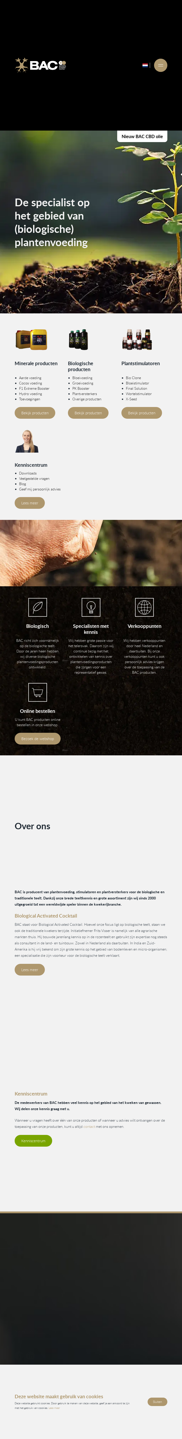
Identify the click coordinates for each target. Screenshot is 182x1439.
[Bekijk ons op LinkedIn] (30, 1355)
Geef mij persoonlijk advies (40, 489)
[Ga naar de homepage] (40, 65)
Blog (22, 483)
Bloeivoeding (82, 377)
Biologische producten (120, 1339)
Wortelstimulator (139, 393)
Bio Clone (133, 377)
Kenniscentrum (33, 1140)
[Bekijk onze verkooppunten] (144, 607)
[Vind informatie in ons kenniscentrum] (91, 607)
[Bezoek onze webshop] (38, 692)
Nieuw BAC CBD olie (142, 136)
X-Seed (131, 399)
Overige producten (86, 399)
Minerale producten (118, 1346)
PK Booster (80, 388)
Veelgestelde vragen (34, 478)
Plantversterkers (84, 393)
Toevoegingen (29, 399)
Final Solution (136, 388)
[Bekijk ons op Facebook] (19, 1355)
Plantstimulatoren (116, 1354)
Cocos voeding (30, 383)
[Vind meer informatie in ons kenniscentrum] (38, 441)
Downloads (28, 473)
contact (89, 1126)
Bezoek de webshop (37, 738)
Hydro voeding (30, 393)
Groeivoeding (82, 383)
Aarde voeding (30, 377)
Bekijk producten (35, 412)
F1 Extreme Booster (34, 388)
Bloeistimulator (137, 383)
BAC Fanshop (113, 1361)
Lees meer (29, 502)
